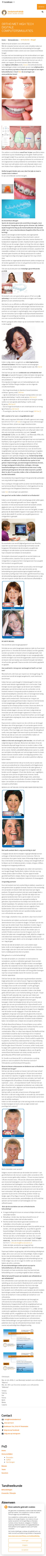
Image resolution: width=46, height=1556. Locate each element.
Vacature (5, 1473)
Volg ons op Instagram (12, 1433)
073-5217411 (9, 1423)
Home (4, 40)
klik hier (21, 392)
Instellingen (25, 1540)
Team (4, 1469)
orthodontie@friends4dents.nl (21, 1243)
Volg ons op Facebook (11, 1430)
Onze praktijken (7, 1454)
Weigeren (25, 1545)
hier (24, 65)
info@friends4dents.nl (13, 1419)
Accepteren (25, 1550)
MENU (42, 7)
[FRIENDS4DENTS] (13, 12)
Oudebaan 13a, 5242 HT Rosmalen (16, 1426)
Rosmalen (9, 1457)
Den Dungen (10, 1462)
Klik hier (32, 397)
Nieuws (4, 1466)
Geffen (8, 1460)
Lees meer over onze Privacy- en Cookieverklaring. (24, 1536)
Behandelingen (13, 40)
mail (18, 422)
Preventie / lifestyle (9, 1493)
